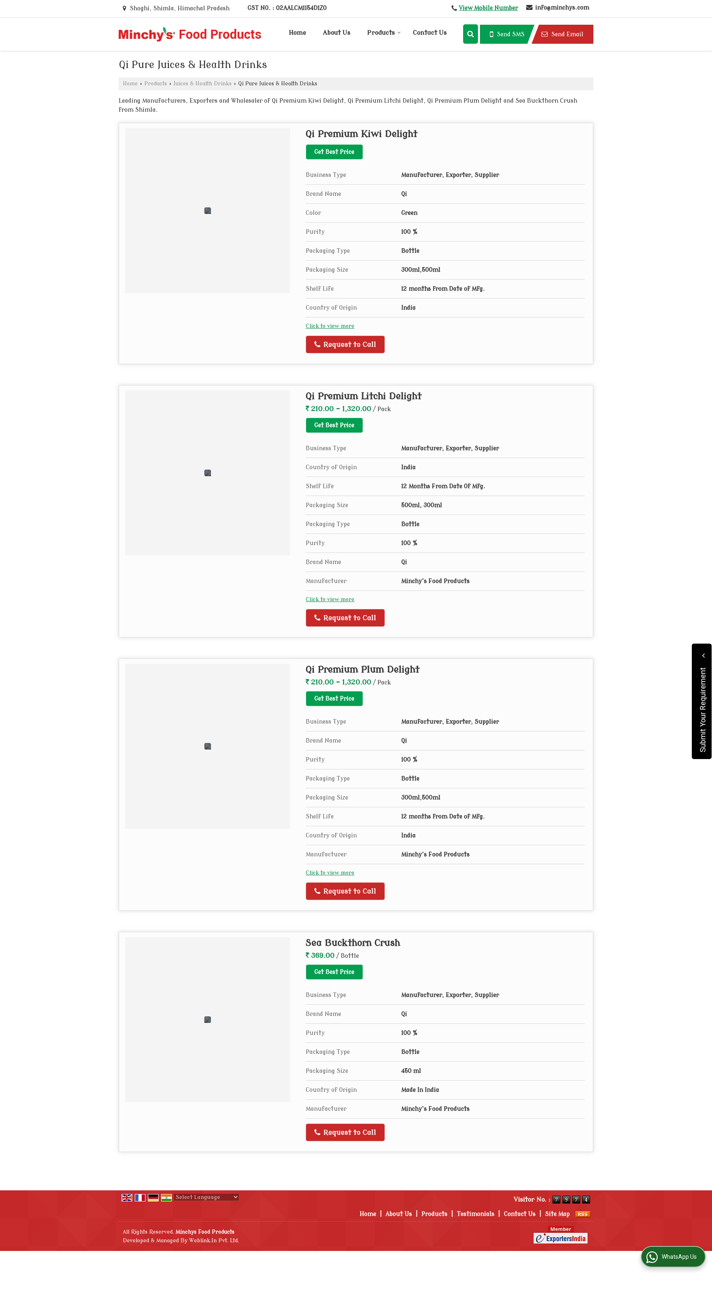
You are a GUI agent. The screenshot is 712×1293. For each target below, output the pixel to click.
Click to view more (330, 326)
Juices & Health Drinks (202, 84)
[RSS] (583, 1214)
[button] (488, 8)
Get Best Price (334, 152)
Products (381, 32)
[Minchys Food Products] (190, 34)
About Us (336, 32)
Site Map (557, 1214)
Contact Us (430, 32)
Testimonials (475, 1214)
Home (297, 32)
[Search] (470, 34)
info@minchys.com (562, 8)
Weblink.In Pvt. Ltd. (214, 1241)
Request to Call (348, 344)
